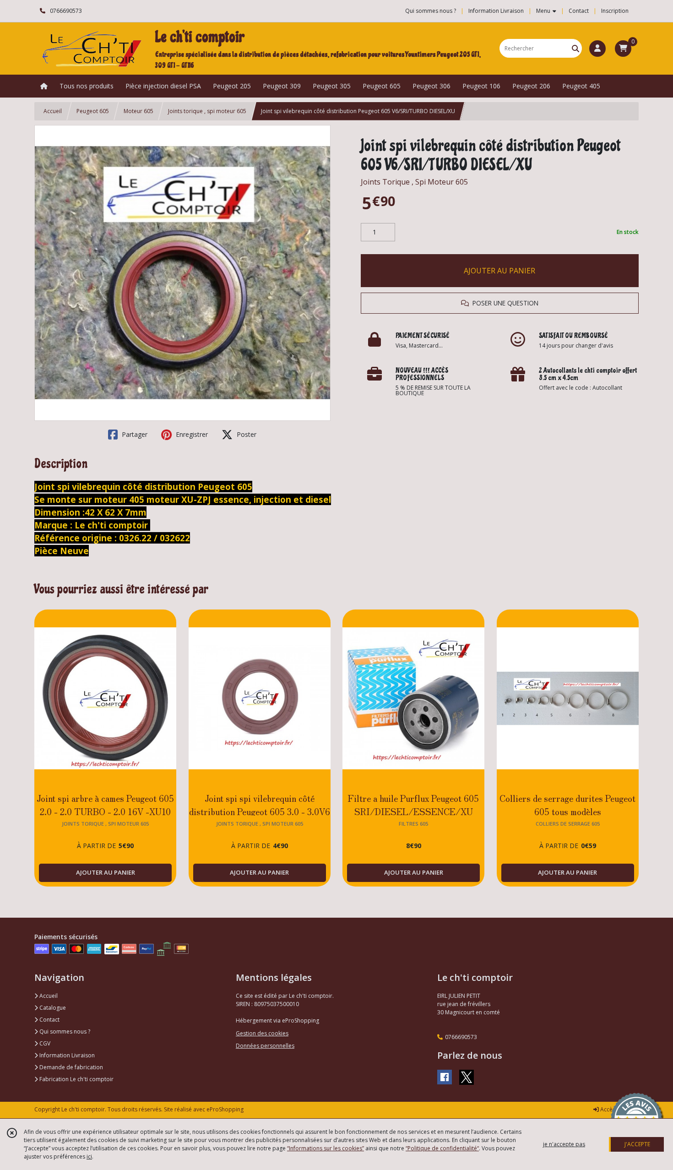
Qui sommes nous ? (64, 1031)
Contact (579, 11)
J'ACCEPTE (637, 1144)
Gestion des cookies (262, 1033)
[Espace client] (597, 48)
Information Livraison (66, 1055)
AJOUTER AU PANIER (499, 271)
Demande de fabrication (70, 1067)
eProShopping (225, 1109)
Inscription (615, 11)
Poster (245, 434)
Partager (133, 434)
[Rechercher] (575, 48)
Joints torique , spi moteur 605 (207, 111)
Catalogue (52, 1008)
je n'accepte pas (564, 1144)
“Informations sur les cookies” (325, 1148)
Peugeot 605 (92, 111)
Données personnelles (265, 1046)
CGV (44, 1043)
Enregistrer (191, 434)
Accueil (52, 111)
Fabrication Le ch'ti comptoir (76, 1079)
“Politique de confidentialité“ (442, 1148)
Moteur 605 (138, 111)
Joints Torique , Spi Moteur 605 (414, 182)
